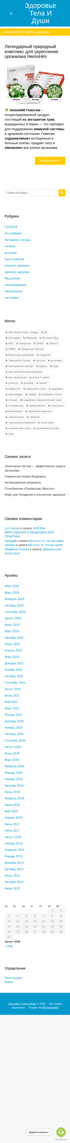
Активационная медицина (23, 482)
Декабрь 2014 (14, 862)
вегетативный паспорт (20, 366)
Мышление (12, 278)
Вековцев (31, 337)
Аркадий (10, 540)
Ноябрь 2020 (14, 727)
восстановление (17, 377)
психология (57, 405)
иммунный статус (36, 388)
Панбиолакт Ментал (32, 349)
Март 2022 (12, 657)
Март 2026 (12, 586)
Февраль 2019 (14, 798)
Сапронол (45, 355)
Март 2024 (12, 592)
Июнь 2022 (12, 644)
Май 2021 (11, 701)
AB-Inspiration (50, 1007)
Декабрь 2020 (14, 721)
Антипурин (14, 337)
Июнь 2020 (12, 753)
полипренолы (16, 405)
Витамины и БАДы (18, 239)
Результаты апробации (21, 355)
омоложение (13, 291)
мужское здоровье (17, 272)
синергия (34, 417)
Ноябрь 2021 (14, 669)
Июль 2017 (12, 824)
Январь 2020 (14, 772)
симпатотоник (16, 417)
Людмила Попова (17, 549)
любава (10, 545)
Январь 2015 (14, 856)
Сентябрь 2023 (15, 611)
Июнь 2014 (12, 875)
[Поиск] (61, 192)
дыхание (11, 252)
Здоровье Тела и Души (40, 13)
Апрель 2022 (13, 650)
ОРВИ (39, 343)
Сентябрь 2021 (15, 682)
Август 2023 (13, 618)
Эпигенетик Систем (19, 360)
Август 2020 (13, 747)
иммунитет (14, 388)
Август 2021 (13, 689)
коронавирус (15, 394)
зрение (43, 383)
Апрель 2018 (13, 817)
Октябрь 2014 (14, 869)
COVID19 (11, 227)
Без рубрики (13, 233)
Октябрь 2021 (14, 676)
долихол (13, 383)
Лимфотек (25, 343)
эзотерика (11, 297)
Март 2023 (12, 631)
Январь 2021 (14, 714)
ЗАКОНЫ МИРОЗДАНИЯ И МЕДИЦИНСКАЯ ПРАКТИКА (29, 532)
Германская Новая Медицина (25, 476)
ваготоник (56, 360)
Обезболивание (16, 285)
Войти (9, 982)
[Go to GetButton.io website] (61, 1139)
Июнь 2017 (12, 830)
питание (12, 400)
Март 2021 (12, 708)
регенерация (15, 411)
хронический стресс (19, 428)
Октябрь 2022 (14, 637)
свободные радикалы (40, 411)
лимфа (32, 394)
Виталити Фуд (50, 337)
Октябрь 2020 (14, 734)
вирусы (43, 366)
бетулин (40, 360)
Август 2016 (13, 837)
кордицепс (57, 388)
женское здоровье (17, 265)
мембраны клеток (51, 394)
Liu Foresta (12, 528)
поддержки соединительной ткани (42, 400)
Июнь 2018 (12, 805)
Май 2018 (11, 811)
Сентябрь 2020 (15, 740)
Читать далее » (50, 160)
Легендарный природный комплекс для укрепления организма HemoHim (31, 51)
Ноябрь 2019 (14, 779)
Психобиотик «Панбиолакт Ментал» (30, 488)
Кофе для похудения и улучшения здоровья (35, 494)
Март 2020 (12, 759)
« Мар (9, 946)
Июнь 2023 (12, 624)
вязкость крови (40, 377)
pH (45, 332)
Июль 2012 (12, 888)
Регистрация (13, 978)
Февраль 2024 (14, 599)
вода (55, 366)
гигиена (10, 246)
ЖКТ (11, 343)
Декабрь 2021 (14, 663)
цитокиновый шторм (48, 428)
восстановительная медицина (25, 371)
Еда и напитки (14, 259)
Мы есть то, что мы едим (46, 540)
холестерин (47, 422)
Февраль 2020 (14, 766)
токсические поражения (21, 422)
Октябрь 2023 (14, 605)
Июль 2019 (12, 792)
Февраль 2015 (14, 849)
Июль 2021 (12, 695)
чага (10, 433)
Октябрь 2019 (14, 785)
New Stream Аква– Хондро (23, 332)
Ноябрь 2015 (14, 843)
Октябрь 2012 (14, 882)
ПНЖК (11, 349)
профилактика (37, 405)
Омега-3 (53, 343)
